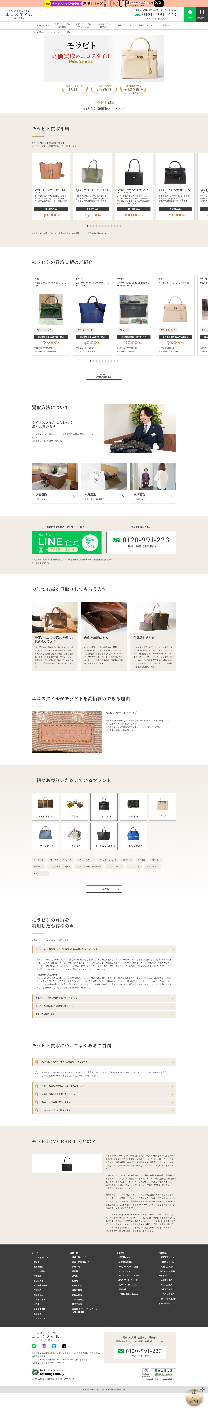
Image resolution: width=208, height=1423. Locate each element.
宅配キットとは (167, 1262)
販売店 (36, 1304)
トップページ (37, 1253)
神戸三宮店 (77, 1304)
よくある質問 (39, 1309)
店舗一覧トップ (79, 1257)
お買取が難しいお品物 (128, 1294)
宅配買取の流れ (167, 1267)
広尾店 (75, 1281)
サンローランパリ (108, 860)
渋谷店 (75, 1276)
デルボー (156, 860)
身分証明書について (40, 563)
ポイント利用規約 (168, 1299)
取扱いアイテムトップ (128, 1285)
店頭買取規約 (166, 1280)
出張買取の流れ (125, 1262)
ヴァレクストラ (86, 860)
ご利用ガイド (39, 1299)
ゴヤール (128, 860)
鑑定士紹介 (38, 1267)
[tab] (87, 226)
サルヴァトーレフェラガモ (89, 867)
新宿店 (75, 1271)
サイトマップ (39, 1318)
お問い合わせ (164, 1303)
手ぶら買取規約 (167, 1294)
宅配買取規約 (166, 1289)
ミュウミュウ (153, 867)
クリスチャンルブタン (60, 867)
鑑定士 (36, 1262)
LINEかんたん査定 (167, 1271)
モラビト (39, 867)
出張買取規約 (166, 1285)
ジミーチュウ (41, 873)
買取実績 (122, 1289)
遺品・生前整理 (40, 1285)
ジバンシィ (134, 867)
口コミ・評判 (39, 1271)
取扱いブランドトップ (128, 1280)
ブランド (124, 330)
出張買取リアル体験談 (128, 1267)
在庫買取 (37, 1290)
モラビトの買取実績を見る (104, 375)
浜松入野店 (77, 1295)
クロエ (142, 860)
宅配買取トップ (167, 1257)
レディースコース (126, 1271)
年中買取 (37, 1276)
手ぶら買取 (38, 1281)
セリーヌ (39, 860)
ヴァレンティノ (115, 867)
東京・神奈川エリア (81, 1262)
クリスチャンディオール (61, 860)
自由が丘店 (77, 1285)
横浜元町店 (77, 1290)
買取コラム (38, 1295)
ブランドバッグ (44, 330)
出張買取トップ (125, 1257)
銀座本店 (76, 1267)
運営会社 (37, 1314)
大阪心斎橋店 (78, 1299)
